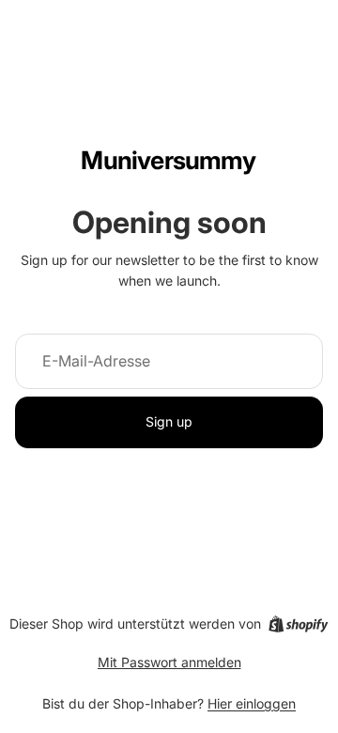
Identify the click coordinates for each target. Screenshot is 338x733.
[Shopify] (298, 624)
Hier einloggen (251, 703)
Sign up (169, 421)
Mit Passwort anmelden (169, 662)
